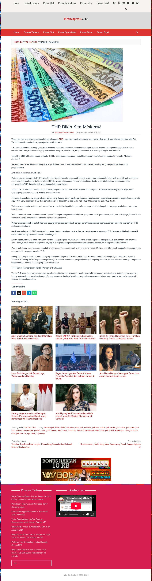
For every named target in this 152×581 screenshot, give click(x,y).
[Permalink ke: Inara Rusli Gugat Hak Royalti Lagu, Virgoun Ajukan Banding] (32, 357)
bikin (57, 427)
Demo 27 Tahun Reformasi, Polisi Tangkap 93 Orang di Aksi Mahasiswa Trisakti (119, 337)
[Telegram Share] (29, 293)
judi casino (110, 427)
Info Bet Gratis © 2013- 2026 (76, 574)
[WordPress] (137, 3)
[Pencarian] (137, 32)
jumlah (37, 430)
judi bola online (98, 427)
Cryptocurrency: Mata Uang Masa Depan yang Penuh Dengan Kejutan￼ (110, 444)
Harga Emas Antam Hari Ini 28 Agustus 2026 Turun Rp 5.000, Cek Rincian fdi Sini (30, 536)
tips (28, 433)
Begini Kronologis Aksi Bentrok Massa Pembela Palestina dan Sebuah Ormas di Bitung (75, 376)
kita (59, 430)
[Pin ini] (24, 293)
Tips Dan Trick (29, 427)
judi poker (130, 427)
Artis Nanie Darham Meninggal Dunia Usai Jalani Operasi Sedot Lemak (119, 374)
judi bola (87, 427)
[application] (76, 506)
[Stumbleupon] (132, 3)
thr (25, 433)
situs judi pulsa (131, 430)
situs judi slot (17, 433)
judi (81, 427)
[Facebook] (114, 3)
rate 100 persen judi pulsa (88, 430)
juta (48, 430)
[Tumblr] (128, 3)
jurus (43, 430)
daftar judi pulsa (67, 427)
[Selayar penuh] (92, 514)
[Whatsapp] (34, 293)
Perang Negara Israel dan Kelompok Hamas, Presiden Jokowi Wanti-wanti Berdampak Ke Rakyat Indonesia (28, 416)
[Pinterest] (123, 3)
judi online (121, 427)
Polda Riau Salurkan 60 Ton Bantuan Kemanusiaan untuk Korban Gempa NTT (28, 521)
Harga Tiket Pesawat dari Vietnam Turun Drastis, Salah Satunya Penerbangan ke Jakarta (28, 552)
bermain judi (49, 427)
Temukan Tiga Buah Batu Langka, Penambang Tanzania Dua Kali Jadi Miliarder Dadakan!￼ (41, 444)
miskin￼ (72, 430)
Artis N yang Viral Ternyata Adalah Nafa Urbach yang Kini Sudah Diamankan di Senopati (74, 416)
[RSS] (126, 9)
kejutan (54, 430)
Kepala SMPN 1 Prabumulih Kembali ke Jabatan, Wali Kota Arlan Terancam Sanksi (75, 337)
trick (33, 433)
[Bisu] (87, 514)
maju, (64, 430)
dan (77, 427)
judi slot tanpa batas (24, 430)
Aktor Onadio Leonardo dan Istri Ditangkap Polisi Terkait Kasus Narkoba (31, 337)
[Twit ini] (19, 293)
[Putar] (59, 514)
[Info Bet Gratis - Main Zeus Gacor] (75, 18)
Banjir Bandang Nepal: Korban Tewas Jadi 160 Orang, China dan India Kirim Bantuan (31, 498)
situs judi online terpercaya (112, 430)
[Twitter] (119, 3)
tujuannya (41, 433)
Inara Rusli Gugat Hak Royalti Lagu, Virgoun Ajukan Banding (28, 374)
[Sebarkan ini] (13, 293)
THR (61, 139)
